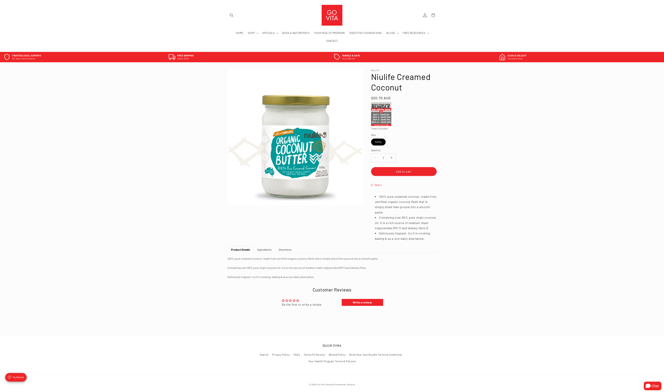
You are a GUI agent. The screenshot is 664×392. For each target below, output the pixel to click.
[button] (231, 15)
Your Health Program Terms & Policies (332, 361)
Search (264, 354)
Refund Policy (337, 354)
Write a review (362, 302)
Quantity (376, 150)
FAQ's (296, 354)
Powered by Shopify (345, 384)
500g (378, 141)
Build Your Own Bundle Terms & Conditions (375, 354)
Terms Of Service (314, 354)
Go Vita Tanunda (325, 384)
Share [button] (378, 184)
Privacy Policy (281, 354)
